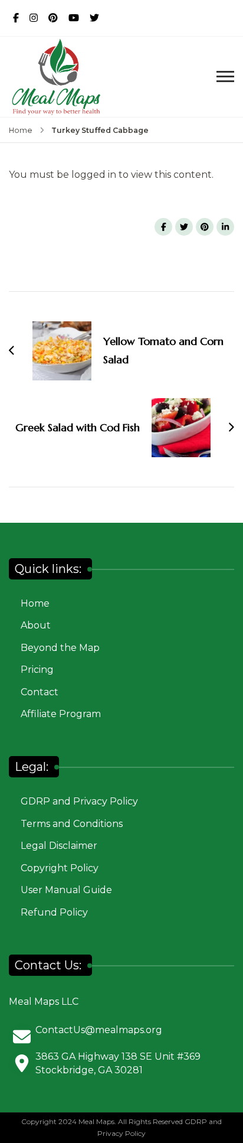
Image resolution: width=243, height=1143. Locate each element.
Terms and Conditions (72, 823)
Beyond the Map (60, 647)
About (36, 625)
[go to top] (228, 1116)
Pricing (37, 669)
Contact (39, 692)
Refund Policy (54, 912)
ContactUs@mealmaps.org (98, 1029)
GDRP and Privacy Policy (79, 801)
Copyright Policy (59, 868)
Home (35, 603)
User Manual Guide (66, 889)
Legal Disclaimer (59, 845)
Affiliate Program (61, 713)
